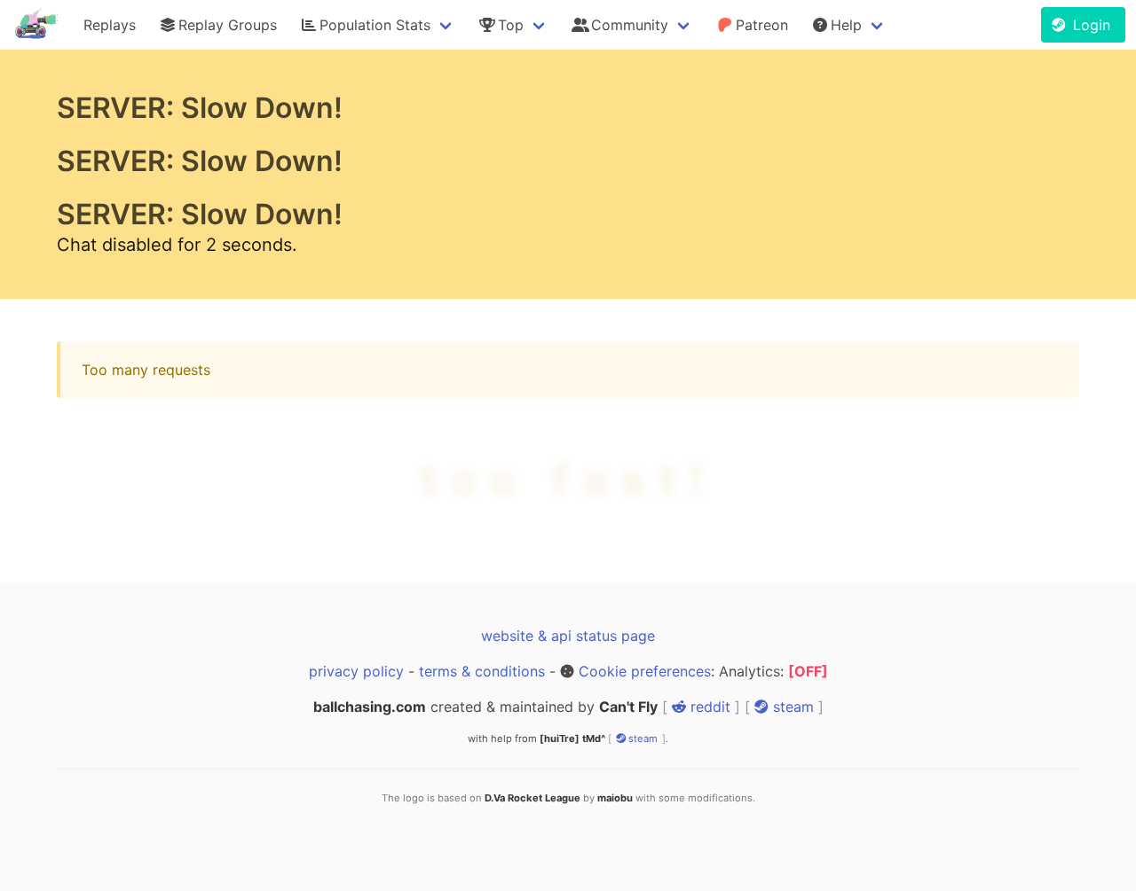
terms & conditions (482, 671)
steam (791, 706)
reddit (708, 706)
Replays (109, 25)
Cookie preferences (645, 671)
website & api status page (568, 636)
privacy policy (356, 671)
